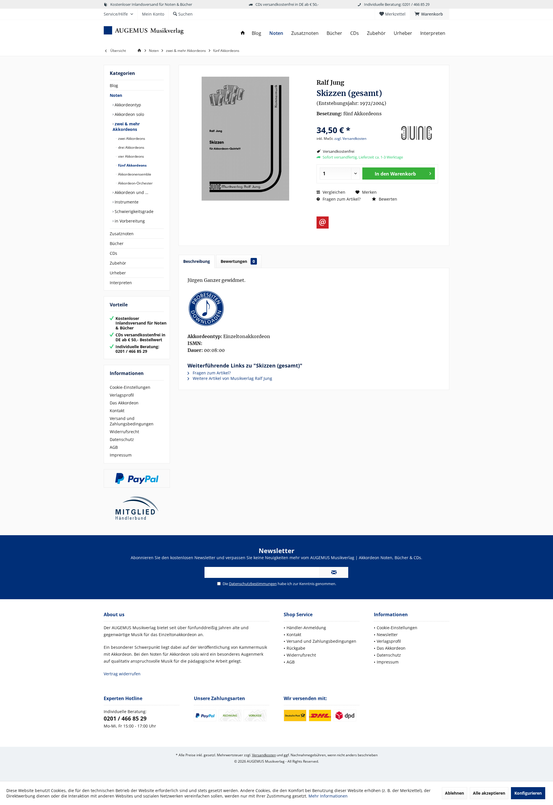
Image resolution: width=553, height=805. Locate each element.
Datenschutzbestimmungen (253, 583)
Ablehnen (454, 793)
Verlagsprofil (122, 395)
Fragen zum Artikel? (341, 199)
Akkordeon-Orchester (135, 183)
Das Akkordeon (124, 403)
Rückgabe (296, 648)
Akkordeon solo (128, 114)
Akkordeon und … (130, 192)
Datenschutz (122, 439)
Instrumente (126, 202)
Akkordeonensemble (134, 174)
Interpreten (121, 282)
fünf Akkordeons (132, 165)
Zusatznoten (122, 233)
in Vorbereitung (129, 221)
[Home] (243, 33)
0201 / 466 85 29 (125, 718)
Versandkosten (264, 755)
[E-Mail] (323, 222)
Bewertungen (238, 261)
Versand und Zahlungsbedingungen (132, 421)
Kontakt (117, 410)
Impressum (121, 455)
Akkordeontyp (127, 105)
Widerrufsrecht (124, 431)
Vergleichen (333, 192)
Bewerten (387, 199)
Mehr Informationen (328, 796)
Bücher (117, 243)
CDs (113, 253)
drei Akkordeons (130, 147)
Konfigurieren (528, 793)
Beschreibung (196, 261)
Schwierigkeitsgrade (133, 211)
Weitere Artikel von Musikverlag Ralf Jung (232, 378)
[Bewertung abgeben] (355, 122)
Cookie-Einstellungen (130, 387)
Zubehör (118, 263)
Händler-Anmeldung (306, 627)
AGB (114, 447)
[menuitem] (429, 14)
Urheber (118, 273)
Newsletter (387, 634)
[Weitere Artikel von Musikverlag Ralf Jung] (416, 133)
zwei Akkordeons (131, 138)
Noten (116, 95)
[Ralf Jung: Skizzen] (314, 308)
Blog (114, 85)
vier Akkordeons (130, 156)
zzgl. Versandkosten (350, 138)
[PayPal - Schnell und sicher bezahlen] (136, 478)
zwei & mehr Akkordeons (126, 126)
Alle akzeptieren (489, 793)
